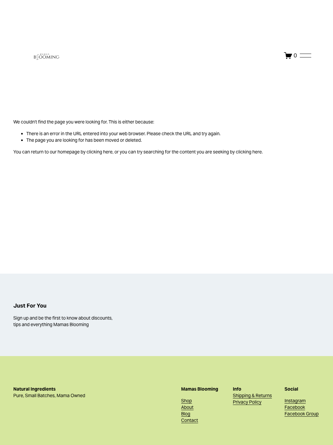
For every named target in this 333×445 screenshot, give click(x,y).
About (187, 407)
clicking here (100, 152)
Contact (189, 420)
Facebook (295, 407)
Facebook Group (302, 414)
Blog (185, 414)
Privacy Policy (247, 402)
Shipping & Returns (252, 395)
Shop (186, 401)
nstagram (296, 401)
